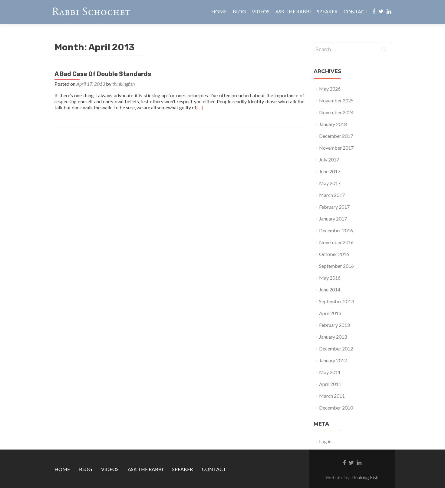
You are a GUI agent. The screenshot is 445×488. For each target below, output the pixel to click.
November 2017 (336, 148)
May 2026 (330, 88)
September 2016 (336, 266)
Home (219, 11)
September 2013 (336, 301)
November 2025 (336, 100)
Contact (356, 11)
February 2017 (334, 207)
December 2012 (336, 348)
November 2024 (336, 112)
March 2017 (332, 195)
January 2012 (333, 360)
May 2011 (330, 372)
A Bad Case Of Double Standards (102, 74)
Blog (239, 11)
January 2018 (333, 124)
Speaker (327, 11)
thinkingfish (123, 84)
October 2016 (334, 254)
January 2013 (333, 337)
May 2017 (330, 183)
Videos (260, 11)
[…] (199, 107)
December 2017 (336, 136)
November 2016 (336, 242)
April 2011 (330, 384)
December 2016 (336, 230)
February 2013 (334, 325)
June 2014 (329, 289)
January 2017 (333, 218)
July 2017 (329, 159)
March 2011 (332, 396)
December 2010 (336, 407)
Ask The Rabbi (293, 11)
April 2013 (330, 313)
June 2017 (329, 171)
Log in (325, 441)
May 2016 (330, 278)
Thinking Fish (364, 477)
